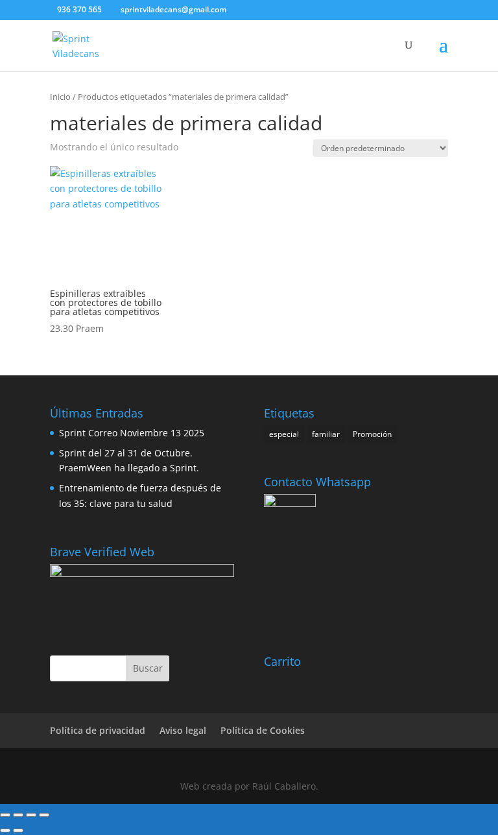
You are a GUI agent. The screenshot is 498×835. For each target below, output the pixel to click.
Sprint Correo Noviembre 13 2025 (131, 433)
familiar (326, 434)
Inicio (60, 96)
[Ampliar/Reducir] (5, 815)
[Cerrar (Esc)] (44, 815)
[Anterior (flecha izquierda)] (5, 830)
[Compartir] (31, 815)
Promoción (372, 434)
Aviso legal (183, 730)
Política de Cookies (262, 730)
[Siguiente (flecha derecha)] (18, 830)
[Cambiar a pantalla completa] (18, 815)
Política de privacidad (97, 730)
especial (284, 434)
